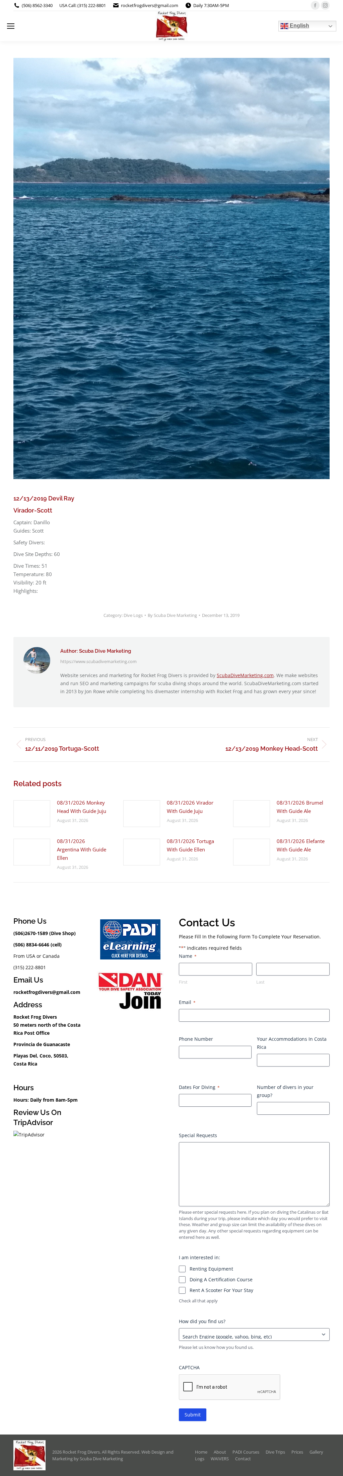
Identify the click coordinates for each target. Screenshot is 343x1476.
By (172, 615)
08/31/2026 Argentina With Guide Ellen (81, 849)
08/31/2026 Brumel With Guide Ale (300, 806)
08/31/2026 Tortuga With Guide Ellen (190, 845)
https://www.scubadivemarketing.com (98, 661)
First (183, 982)
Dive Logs (133, 615)
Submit (193, 1414)
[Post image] (31, 813)
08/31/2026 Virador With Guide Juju (190, 806)
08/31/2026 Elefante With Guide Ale (301, 845)
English (298, 25)
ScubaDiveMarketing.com (245, 675)
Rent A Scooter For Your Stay (221, 1290)
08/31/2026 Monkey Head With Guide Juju (81, 806)
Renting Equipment (211, 1269)
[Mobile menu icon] (11, 26)
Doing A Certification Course (221, 1279)
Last (260, 982)
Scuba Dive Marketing (101, 1459)
